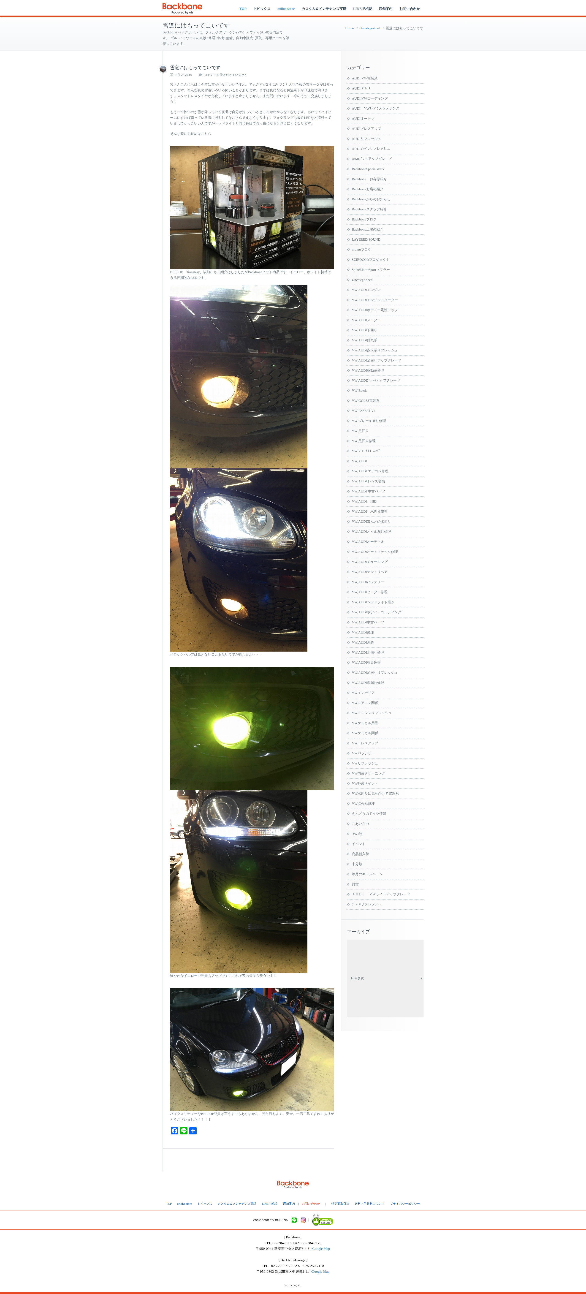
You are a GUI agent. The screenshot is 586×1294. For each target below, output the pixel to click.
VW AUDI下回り (364, 330)
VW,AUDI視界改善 (366, 662)
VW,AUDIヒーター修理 (370, 592)
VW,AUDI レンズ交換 (368, 481)
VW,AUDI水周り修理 (368, 652)
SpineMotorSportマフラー (371, 270)
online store (286, 9)
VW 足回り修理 (364, 441)
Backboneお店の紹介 (367, 189)
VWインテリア (363, 693)
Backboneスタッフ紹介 (369, 209)
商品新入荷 (360, 854)
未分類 (357, 864)
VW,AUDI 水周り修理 (370, 511)
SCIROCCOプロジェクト (371, 259)
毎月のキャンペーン (367, 874)
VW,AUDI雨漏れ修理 (368, 683)
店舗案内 (386, 9)
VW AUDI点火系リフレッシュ (375, 350)
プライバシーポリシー (405, 1203)
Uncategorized (369, 28)
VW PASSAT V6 (364, 411)
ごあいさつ (360, 824)
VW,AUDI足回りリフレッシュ (375, 672)
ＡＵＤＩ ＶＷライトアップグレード (381, 894)
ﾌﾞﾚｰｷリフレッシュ (367, 904)
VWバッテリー (363, 753)
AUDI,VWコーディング (370, 98)
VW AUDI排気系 (364, 340)
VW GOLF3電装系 (366, 400)
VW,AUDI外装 (363, 642)
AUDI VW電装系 (364, 78)
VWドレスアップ (365, 743)
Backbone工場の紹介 (367, 229)
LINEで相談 (362, 9)
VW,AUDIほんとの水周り (371, 521)
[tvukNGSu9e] (163, 69)
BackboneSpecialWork (368, 169)
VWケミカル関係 (365, 733)
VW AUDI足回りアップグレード (376, 360)
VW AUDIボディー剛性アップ (375, 310)
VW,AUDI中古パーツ (368, 622)
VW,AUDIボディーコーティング (376, 612)
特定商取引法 (340, 1203)
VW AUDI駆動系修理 (368, 370)
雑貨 (355, 884)
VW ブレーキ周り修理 (369, 421)
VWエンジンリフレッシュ (372, 713)
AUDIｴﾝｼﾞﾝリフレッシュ (371, 149)
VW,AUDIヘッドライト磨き (373, 602)
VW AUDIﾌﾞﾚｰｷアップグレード (376, 380)
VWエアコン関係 (365, 703)
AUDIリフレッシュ (366, 139)
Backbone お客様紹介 (369, 179)
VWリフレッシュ (365, 763)
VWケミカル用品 (365, 723)
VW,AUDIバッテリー (368, 582)
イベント (359, 844)
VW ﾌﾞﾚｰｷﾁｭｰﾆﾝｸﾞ (366, 451)
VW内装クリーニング (368, 773)
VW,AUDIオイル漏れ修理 (371, 531)
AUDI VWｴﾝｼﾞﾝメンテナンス (375, 108)
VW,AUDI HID (364, 501)
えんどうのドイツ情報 (369, 814)
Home (349, 28)
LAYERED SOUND (366, 239)
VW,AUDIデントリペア (370, 572)
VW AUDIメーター (366, 320)
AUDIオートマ (363, 118)
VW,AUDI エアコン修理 (370, 471)
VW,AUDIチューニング (370, 562)
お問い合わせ (409, 9)
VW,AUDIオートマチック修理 (375, 552)
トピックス (262, 9)
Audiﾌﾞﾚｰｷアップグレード (372, 159)
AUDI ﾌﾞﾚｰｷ (361, 88)
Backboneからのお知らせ (371, 199)
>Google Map (320, 1249)
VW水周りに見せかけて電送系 (375, 793)
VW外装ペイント (365, 783)
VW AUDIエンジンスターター (375, 300)
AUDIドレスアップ (366, 128)
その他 (357, 834)
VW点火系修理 (363, 803)
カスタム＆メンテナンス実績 (324, 9)
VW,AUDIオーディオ (368, 542)
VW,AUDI (359, 461)
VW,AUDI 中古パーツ (368, 491)
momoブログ (361, 249)
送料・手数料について (370, 1203)
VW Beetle (359, 390)
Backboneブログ (364, 219)
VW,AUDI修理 (363, 632)
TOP (243, 9)
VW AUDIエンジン (366, 290)
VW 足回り (360, 431)
